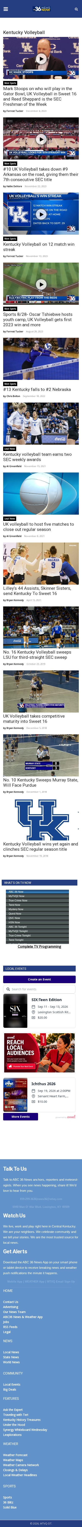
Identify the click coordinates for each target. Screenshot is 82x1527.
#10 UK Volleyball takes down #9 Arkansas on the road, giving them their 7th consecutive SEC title (40, 174)
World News (11, 1362)
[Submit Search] (76, 9)
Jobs (6, 1322)
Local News (9, 448)
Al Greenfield (14, 466)
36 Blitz (8, 1502)
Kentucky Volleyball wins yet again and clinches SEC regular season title (40, 847)
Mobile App (14, 1281)
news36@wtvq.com (49, 1199)
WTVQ (41, 9)
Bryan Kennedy (15, 600)
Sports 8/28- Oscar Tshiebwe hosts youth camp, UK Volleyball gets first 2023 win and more (38, 319)
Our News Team (14, 1312)
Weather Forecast (15, 1455)
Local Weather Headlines (20, 1475)
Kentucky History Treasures (22, 1420)
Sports (7, 1497)
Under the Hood (14, 1425)
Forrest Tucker (15, 110)
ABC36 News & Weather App (23, 1317)
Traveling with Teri (15, 1415)
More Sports (10, 83)
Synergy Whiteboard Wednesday (25, 1430)
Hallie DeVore (14, 186)
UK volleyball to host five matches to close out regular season (38, 527)
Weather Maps (13, 1460)
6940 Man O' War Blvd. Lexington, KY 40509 (41, 1206)
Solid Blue (10, 1507)
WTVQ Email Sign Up (61, 1281)
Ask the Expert (13, 1410)
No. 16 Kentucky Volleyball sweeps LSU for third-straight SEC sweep (37, 655)
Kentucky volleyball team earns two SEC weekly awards (37, 457)
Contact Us (10, 1302)
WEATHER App (34, 1281)
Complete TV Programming (39, 946)
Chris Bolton (13, 396)
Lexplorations (12, 1435)
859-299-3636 (28, 1199)
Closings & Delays (15, 1470)
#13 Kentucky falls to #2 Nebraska (37, 389)
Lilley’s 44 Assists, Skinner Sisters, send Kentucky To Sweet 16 (37, 591)
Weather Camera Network (21, 1465)
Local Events (11, 1384)
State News (11, 1357)
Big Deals (9, 1389)
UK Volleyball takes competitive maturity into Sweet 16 (34, 719)
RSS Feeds (10, 1327)
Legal (7, 1332)
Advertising (10, 1307)
